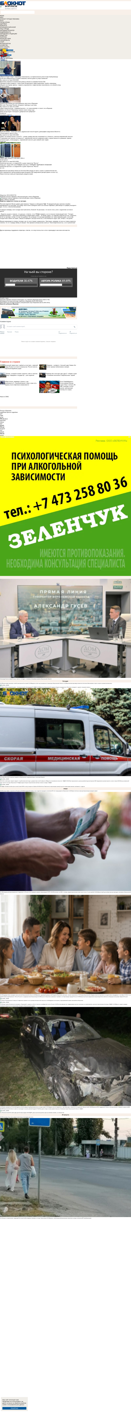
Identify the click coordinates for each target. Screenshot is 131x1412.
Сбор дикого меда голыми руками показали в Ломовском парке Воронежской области (59, 1108)
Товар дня (3, 141)
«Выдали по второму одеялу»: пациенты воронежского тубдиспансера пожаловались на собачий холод (30, 85)
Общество (3, 195)
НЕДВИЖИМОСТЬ (5, 32)
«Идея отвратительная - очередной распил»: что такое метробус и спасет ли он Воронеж (26, 108)
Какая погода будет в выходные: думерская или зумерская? (17, 111)
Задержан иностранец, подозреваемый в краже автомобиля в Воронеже (66, 1000)
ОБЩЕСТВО (3, 35)
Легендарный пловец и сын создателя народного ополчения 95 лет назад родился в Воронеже (46, 790)
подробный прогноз (5, 412)
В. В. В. (2, 168)
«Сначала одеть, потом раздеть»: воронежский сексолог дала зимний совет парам (24, 140)
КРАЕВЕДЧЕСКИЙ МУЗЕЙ (8, 27)
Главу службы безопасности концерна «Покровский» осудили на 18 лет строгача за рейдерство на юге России (29, 1004)
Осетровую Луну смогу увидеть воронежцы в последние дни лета (18, 1117)
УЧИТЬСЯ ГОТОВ (10, 52)
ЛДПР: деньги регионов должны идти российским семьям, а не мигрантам (46, 1112)
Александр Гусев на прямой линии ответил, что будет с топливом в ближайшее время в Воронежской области (25, 678)
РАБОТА (10, 50)
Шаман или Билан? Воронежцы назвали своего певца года (17, 110)
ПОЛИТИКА (3, 37)
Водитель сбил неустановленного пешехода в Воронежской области (47, 683)
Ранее (17, 332)
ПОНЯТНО (14, 1408)
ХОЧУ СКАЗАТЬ (4, 47)
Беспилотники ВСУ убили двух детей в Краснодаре (14, 1112)
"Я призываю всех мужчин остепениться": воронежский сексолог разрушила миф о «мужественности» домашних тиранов (35, 138)
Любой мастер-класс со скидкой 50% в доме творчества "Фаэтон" (19, 163)
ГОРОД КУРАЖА (5, 22)
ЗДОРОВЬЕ (3, 24)
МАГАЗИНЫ (9, 58)
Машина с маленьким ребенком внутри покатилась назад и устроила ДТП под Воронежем (70, 1218)
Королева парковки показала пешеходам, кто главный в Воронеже (19, 299)
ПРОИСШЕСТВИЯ (5, 38)
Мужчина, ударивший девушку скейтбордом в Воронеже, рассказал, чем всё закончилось (57, 995)
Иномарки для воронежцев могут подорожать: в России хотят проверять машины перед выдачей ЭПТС (27, 892)
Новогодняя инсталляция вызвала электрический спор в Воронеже (19, 302)
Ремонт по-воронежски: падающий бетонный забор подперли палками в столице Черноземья (24, 1218)
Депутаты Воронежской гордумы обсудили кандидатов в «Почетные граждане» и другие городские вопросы (65, 687)
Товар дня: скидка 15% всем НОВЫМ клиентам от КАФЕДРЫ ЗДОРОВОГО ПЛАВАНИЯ (26, 165)
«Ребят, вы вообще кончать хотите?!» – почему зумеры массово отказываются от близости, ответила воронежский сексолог (36, 136)
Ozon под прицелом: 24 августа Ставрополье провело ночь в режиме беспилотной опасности (24, 1000)
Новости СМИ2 (4, 396)
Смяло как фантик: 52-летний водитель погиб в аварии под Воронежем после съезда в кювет (24, 1107)
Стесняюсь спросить (6, 115)
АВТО (1, 17)
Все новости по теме (6, 80)
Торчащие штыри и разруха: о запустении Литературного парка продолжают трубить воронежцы (28, 83)
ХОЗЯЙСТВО (4, 45)
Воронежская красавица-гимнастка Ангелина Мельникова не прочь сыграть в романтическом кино (89, 683)
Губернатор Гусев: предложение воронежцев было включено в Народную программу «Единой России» (104, 996)
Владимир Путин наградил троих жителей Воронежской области (18, 995)
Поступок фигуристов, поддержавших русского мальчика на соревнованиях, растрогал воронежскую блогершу (83, 1004)
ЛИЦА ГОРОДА (4, 29)
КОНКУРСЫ (3, 25)
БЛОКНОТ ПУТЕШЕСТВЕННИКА (9, 19)
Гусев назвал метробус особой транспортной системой (15, 683)
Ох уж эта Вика (4, 86)
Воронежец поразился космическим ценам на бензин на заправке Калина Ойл (22, 81)
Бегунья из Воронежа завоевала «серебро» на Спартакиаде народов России (59, 996)
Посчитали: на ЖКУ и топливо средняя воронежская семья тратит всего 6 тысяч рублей (73, 892)
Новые (2, 332)
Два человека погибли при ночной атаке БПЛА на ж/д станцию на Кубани (20, 786)
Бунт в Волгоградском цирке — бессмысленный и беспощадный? (18, 687)
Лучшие (9, 332)
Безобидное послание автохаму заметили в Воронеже (16, 301)
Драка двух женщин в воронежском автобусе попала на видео (33, 782)
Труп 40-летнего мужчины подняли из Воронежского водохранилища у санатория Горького (24, 777)
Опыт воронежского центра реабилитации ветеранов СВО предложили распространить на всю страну (93, 780)
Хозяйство (3, 113)
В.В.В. (2, 20)
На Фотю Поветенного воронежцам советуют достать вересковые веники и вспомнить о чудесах (62, 786)
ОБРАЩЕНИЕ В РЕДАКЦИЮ (8, 34)
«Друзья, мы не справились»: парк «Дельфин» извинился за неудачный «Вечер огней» (69, 1107)
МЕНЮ (2, 15)
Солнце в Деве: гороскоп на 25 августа (12, 790)
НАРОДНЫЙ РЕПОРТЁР (7, 30)
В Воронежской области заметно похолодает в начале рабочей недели (19, 1108)
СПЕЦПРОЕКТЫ (5, 40)
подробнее (15, 412)
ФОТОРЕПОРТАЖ (5, 43)
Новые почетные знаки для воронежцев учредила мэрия (84, 790)
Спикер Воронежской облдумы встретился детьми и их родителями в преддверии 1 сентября (102, 995)
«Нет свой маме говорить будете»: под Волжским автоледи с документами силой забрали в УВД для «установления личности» (32, 780)
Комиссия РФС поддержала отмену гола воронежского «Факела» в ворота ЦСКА (111, 1107)
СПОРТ (2, 42)
